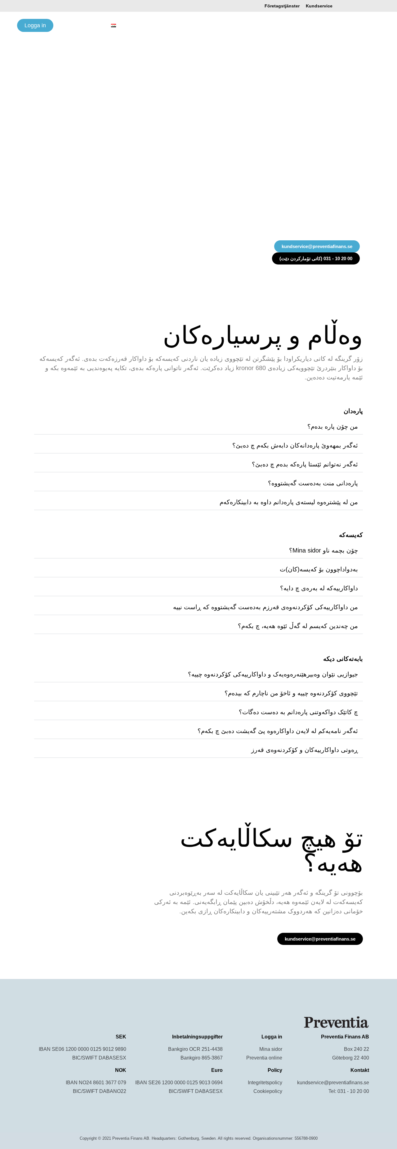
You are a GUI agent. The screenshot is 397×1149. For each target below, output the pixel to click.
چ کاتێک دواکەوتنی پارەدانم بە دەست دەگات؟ (298, 712)
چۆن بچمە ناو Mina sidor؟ (323, 550)
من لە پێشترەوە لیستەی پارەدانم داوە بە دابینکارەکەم (289, 502)
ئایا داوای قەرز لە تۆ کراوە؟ (202, 25)
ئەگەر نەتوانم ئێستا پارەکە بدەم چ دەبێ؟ (305, 464)
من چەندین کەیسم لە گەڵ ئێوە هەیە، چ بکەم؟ (298, 626)
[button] (198, 429)
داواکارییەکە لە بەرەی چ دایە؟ (319, 588)
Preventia (370, 26)
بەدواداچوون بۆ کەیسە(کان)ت (319, 569)
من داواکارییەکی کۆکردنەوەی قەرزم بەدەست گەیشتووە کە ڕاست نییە (265, 607)
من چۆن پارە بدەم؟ (332, 426)
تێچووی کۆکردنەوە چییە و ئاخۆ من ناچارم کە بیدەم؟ (291, 693)
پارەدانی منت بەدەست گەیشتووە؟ (313, 483)
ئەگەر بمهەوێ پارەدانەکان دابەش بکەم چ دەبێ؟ (295, 445)
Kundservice (319, 5)
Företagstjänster (282, 5)
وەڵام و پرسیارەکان (142, 25)
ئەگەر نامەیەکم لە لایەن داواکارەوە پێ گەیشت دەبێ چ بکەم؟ (278, 730)
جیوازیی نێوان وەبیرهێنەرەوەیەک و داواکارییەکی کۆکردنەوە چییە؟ (273, 674)
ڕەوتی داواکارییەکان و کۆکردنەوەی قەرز (304, 749)
